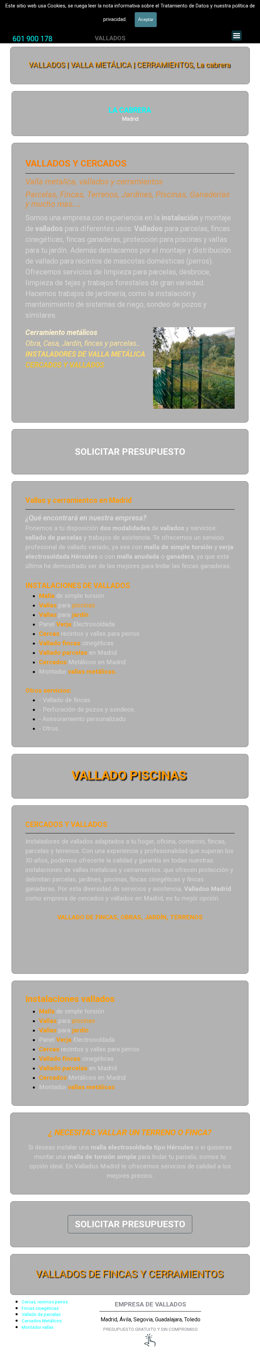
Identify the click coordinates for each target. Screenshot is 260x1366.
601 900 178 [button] (32, 39)
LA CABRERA (130, 110)
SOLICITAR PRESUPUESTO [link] (130, 451)
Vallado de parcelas (41, 1314)
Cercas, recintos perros (45, 1301)
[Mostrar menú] (237, 35)
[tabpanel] (32, 38)
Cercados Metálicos (42, 1320)
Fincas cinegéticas (40, 1308)
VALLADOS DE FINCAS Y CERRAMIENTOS (129, 1274)
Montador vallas (37, 1327)
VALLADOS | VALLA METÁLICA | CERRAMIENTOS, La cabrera (129, 65)
